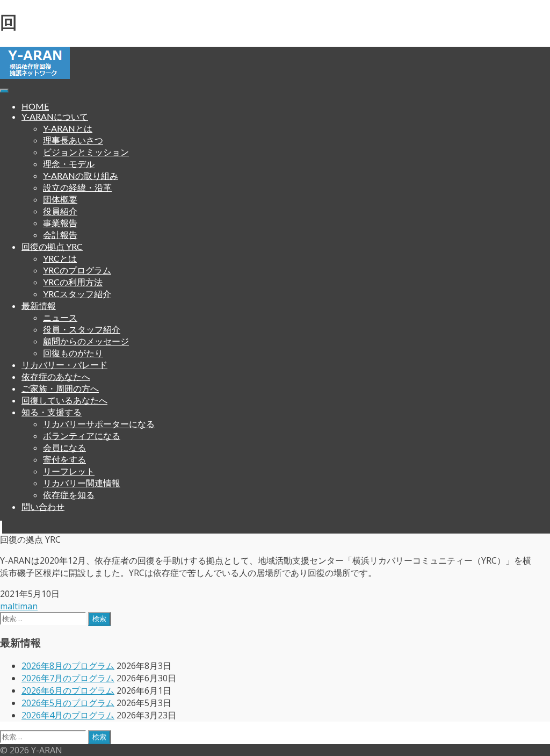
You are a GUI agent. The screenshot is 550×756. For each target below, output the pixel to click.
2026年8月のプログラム (67, 666)
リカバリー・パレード (64, 364)
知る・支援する (51, 412)
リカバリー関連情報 (81, 483)
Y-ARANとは (67, 128)
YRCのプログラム (77, 270)
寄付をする (64, 459)
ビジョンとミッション (86, 152)
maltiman (19, 606)
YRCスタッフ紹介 (77, 294)
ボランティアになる (81, 435)
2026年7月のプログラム (67, 678)
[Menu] (4, 90)
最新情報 (38, 305)
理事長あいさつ (73, 140)
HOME (35, 106)
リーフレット (69, 471)
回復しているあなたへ (64, 400)
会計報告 (60, 234)
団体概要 (60, 199)
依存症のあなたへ (55, 376)
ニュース (60, 317)
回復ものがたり (73, 353)
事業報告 (60, 223)
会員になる (64, 447)
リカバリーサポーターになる (99, 424)
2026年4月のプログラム (67, 715)
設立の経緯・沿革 (77, 187)
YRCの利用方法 (73, 282)
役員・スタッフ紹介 (81, 329)
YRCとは (60, 258)
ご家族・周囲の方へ (60, 388)
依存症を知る (69, 494)
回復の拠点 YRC (52, 246)
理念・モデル (69, 164)
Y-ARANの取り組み (80, 175)
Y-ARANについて (54, 116)
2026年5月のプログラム (67, 703)
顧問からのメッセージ (86, 341)
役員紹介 (60, 211)
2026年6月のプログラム (67, 690)
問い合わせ (42, 506)
